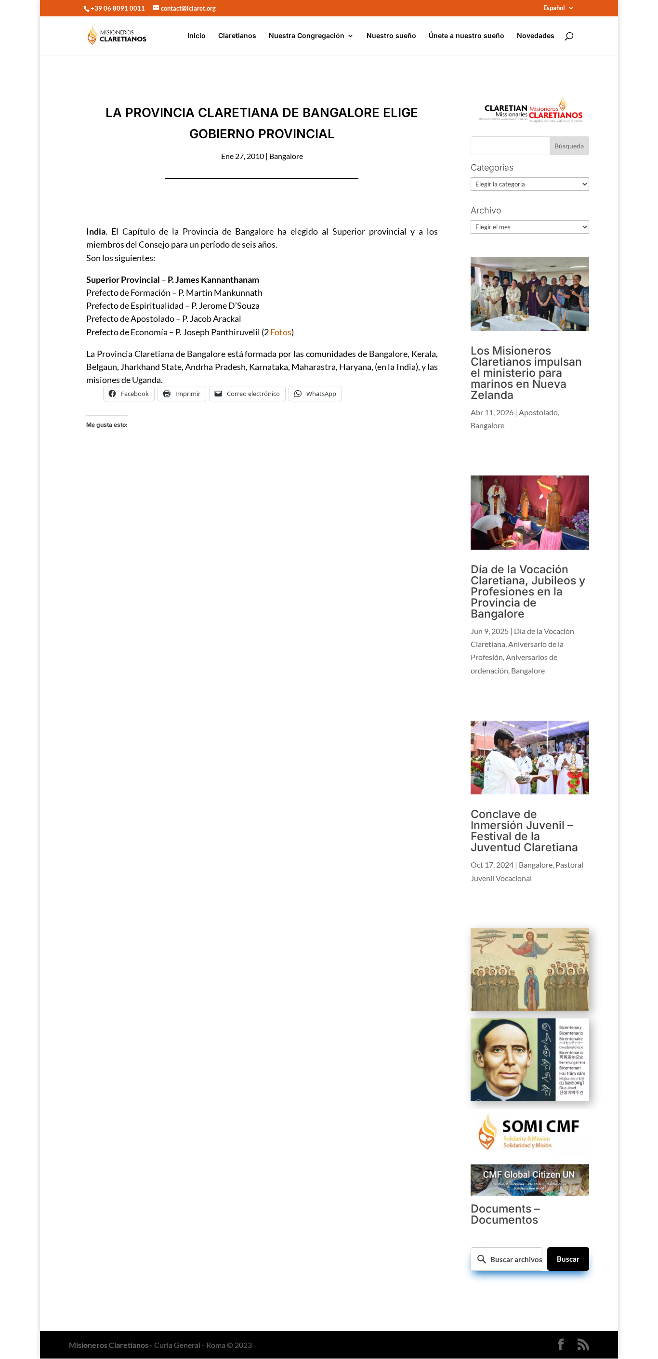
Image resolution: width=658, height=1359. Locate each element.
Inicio (196, 36)
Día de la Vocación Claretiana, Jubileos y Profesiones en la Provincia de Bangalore (528, 591)
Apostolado (538, 412)
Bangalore (286, 155)
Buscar (568, 1258)
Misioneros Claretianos (108, 1344)
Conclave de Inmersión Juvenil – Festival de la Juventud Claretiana (524, 830)
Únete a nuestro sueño (466, 36)
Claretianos (237, 36)
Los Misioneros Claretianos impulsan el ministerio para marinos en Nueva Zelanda (526, 373)
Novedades (535, 36)
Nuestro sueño (391, 36)
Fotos (280, 332)
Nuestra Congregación (306, 36)
